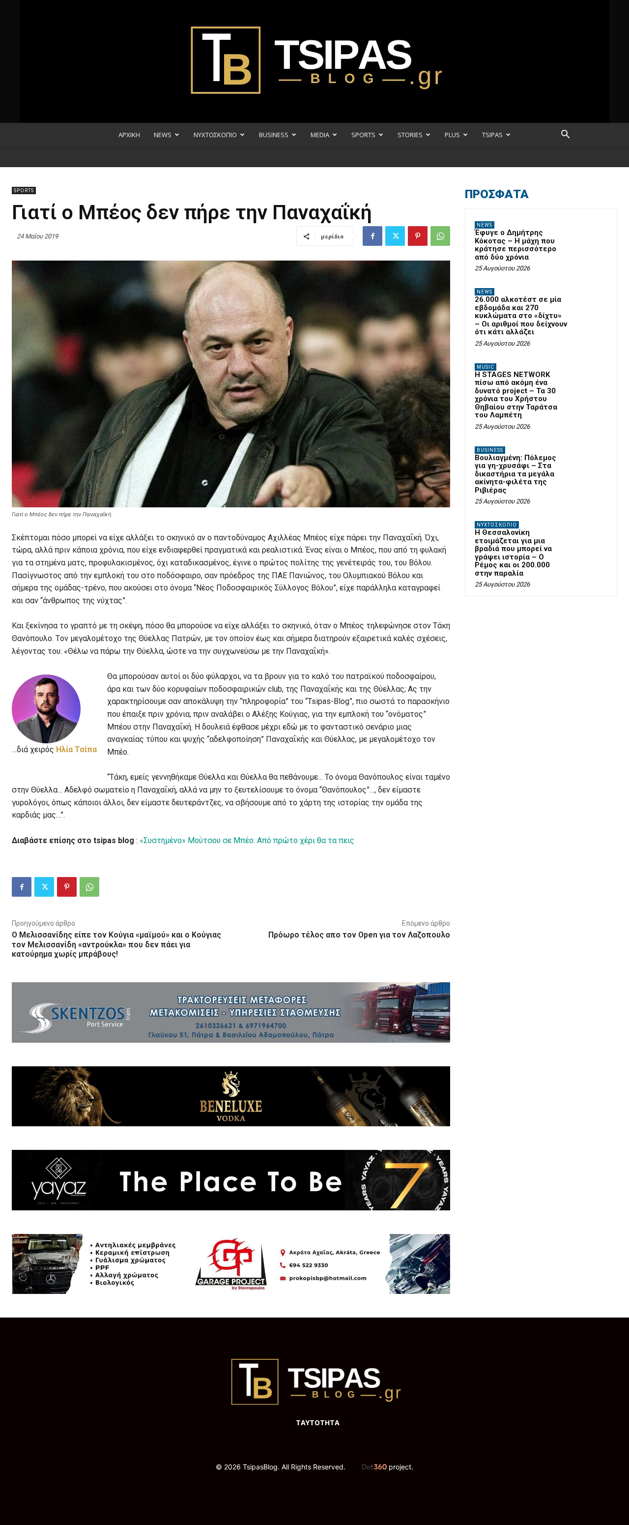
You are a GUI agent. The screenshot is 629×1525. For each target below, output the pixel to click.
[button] (565, 135)
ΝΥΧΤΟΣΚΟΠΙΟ (215, 134)
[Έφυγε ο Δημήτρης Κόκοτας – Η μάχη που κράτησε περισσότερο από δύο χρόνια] (590, 236)
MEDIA (320, 134)
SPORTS (363, 134)
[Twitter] (395, 236)
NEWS (163, 134)
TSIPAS (492, 134)
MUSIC (485, 367)
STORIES (410, 134)
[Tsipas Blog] (314, 61)
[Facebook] (372, 236)
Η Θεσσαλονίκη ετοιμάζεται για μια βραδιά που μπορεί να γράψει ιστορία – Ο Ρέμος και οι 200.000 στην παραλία (513, 553)
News (484, 225)
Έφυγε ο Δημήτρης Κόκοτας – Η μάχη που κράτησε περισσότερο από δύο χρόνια (515, 245)
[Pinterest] (418, 236)
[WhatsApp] (440, 236)
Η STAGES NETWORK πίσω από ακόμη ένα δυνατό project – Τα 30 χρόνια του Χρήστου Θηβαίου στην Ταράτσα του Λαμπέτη (516, 395)
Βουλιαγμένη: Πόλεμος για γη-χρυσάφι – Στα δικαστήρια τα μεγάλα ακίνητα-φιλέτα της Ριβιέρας (515, 474)
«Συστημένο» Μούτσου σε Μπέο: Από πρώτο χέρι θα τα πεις (247, 840)
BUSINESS (273, 134)
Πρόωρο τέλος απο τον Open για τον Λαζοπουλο (359, 934)
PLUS (452, 134)
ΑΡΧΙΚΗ (129, 134)
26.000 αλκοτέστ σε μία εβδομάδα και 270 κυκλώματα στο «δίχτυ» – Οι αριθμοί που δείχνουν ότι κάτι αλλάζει (521, 315)
